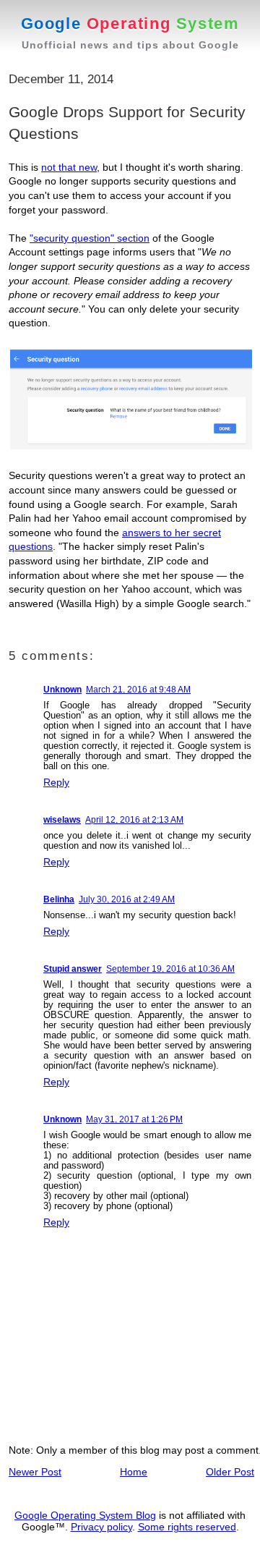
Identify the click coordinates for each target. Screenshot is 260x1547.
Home (133, 1472)
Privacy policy (101, 1527)
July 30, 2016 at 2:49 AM (127, 899)
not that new (69, 167)
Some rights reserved (187, 1527)
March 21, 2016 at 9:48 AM (138, 690)
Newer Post (35, 1472)
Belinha (58, 899)
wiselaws (62, 820)
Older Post (230, 1472)
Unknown (62, 690)
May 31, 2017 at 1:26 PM (134, 1119)
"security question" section (90, 238)
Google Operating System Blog (85, 1515)
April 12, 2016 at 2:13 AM (134, 820)
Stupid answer (72, 969)
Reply (56, 782)
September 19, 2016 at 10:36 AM (170, 969)
